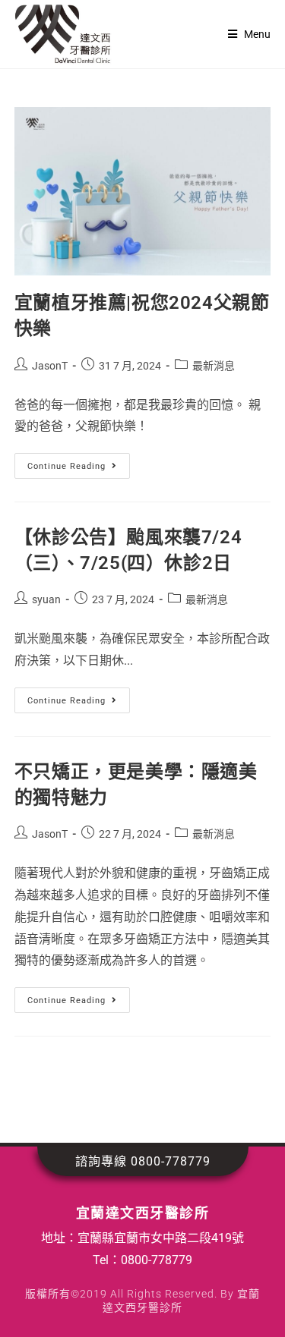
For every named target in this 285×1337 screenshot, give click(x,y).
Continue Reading (78, 462)
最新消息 (213, 366)
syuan (46, 599)
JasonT (50, 366)
